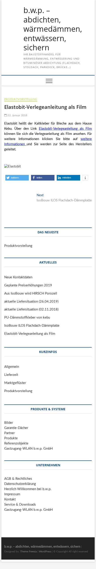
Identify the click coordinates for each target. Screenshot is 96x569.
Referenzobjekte (16, 443)
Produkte (11, 438)
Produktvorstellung (20, 99)
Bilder (8, 422)
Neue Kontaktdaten (18, 277)
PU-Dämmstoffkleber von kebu (27, 317)
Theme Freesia (28, 551)
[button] (17, 178)
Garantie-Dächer (16, 428)
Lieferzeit (11, 375)
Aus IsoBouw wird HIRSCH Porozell (30, 293)
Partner (9, 433)
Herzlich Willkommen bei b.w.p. (27, 489)
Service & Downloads (20, 504)
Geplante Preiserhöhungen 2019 (28, 285)
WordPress (45, 551)
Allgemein (11, 366)
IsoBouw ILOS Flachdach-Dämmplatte (31, 325)
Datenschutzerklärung (20, 484)
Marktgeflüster (15, 383)
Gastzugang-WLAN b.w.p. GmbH (28, 448)
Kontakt (10, 499)
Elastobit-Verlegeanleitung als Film (29, 333)
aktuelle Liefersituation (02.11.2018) (31, 309)
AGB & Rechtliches (18, 478)
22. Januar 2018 (17, 115)
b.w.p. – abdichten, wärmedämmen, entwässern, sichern (52, 29)
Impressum (12, 494)
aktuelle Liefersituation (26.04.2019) (31, 301)
